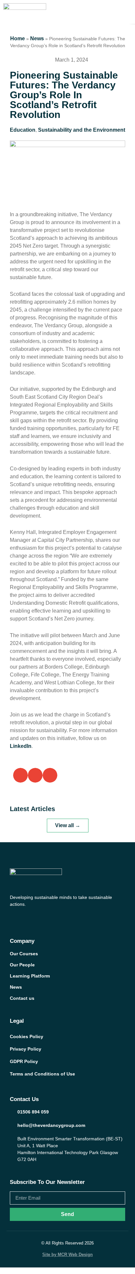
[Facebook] (13, 918)
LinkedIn (20, 746)
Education (22, 130)
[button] (20, 775)
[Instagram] (38, 918)
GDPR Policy (24, 1061)
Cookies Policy (26, 1036)
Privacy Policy (25, 1049)
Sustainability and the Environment (81, 130)
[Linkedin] (50, 918)
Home (17, 38)
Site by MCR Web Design (67, 1254)
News (37, 38)
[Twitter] (25, 918)
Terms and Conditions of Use (42, 1073)
